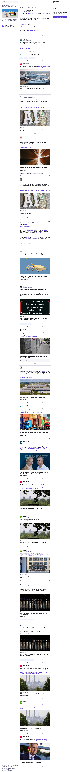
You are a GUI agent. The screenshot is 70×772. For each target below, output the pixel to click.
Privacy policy (4, 766)
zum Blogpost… (22, 297)
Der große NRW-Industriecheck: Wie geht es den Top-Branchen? (31, 412)
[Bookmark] (42, 36)
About (9, 765)
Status (11, 765)
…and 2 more (41, 173)
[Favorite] (35, 36)
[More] (49, 36)
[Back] (20, 2)
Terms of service (9, 766)
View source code (8, 769)
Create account (60, 17)
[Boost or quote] (27, 36)
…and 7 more (36, 619)
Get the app (9, 768)
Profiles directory (15, 765)
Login (60, 19)
